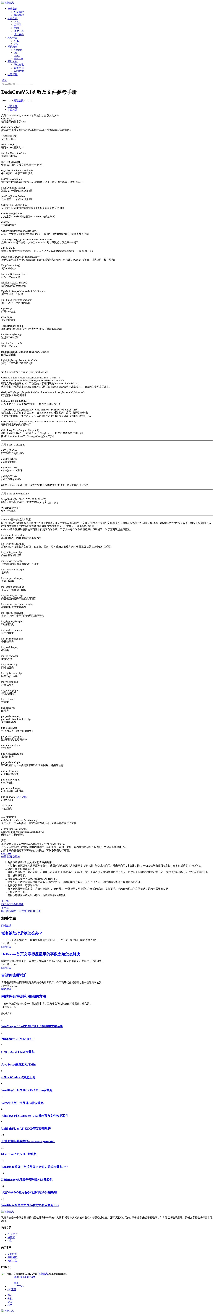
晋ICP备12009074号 (24, 1277)
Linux (17, 55)
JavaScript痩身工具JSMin (18, 1064)
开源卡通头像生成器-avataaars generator (28, 1141)
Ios (15, 52)
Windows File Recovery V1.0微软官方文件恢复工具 (34, 1115)
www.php (22, 797)
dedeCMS (6, 853)
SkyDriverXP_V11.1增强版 (19, 1154)
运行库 (17, 24)
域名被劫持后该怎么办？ (22, 933)
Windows (18, 58)
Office (17, 21)
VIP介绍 (12, 1254)
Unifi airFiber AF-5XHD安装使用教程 (26, 1128)
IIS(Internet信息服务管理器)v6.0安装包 (26, 1179)
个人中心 (13, 1234)
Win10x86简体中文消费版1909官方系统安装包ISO (34, 1166)
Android (18, 50)
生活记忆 (13, 74)
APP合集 (12, 37)
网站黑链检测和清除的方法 (23, 996)
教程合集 (13, 8)
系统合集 (13, 46)
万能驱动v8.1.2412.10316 (17, 1039)
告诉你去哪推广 (14, 975)
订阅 (10, 1240)
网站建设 (19, 64)
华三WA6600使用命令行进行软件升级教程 (29, 1192)
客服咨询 (13, 1257)
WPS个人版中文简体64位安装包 (22, 1103)
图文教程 (19, 12)
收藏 (9, 856)
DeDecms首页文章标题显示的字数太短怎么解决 (40, 954)
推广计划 (13, 1260)
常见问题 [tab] (13, 109)
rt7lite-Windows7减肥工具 (18, 1077)
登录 (4, 80)
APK (16, 41)
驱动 (16, 28)
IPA (16, 43)
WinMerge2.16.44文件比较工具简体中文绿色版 (32, 1026)
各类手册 (19, 68)
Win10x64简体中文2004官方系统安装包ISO (30, 1205)
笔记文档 (13, 61)
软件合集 (13, 18)
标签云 (11, 1237)
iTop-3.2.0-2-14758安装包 (17, 1051)
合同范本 (19, 71)
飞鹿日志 (43, 1273)
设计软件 (19, 34)
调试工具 (19, 31)
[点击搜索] (32, 84)
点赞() (16, 856)
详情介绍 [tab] (13, 106)
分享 (3, 856)
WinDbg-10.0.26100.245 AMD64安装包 (27, 1090)
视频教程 (19, 15)
